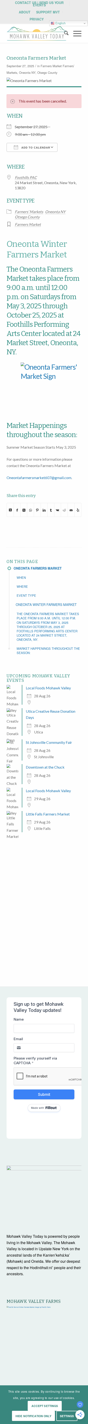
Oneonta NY (27, 72)
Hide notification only (33, 1416)
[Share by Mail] (71, 509)
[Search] (64, 33)
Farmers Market (51, 66)
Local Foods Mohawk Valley (48, 688)
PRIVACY (37, 19)
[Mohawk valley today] (36, 33)
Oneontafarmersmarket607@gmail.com (39, 477)
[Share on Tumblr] (51, 509)
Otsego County (47, 72)
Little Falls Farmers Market (48, 814)
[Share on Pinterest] (37, 509)
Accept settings (44, 1406)
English (59, 23)
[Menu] (75, 33)
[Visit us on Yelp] (78, 509)
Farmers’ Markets (29, 211)
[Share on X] (10, 510)
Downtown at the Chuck (45, 767)
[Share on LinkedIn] (44, 509)
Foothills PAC (26, 177)
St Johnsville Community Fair (49, 742)
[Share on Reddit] (64, 509)
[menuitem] (39, 3)
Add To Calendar (35, 147)
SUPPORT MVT (48, 12)
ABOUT (25, 12)
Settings (67, 1416)
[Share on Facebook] (17, 509)
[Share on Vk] (57, 509)
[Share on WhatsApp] (30, 509)
